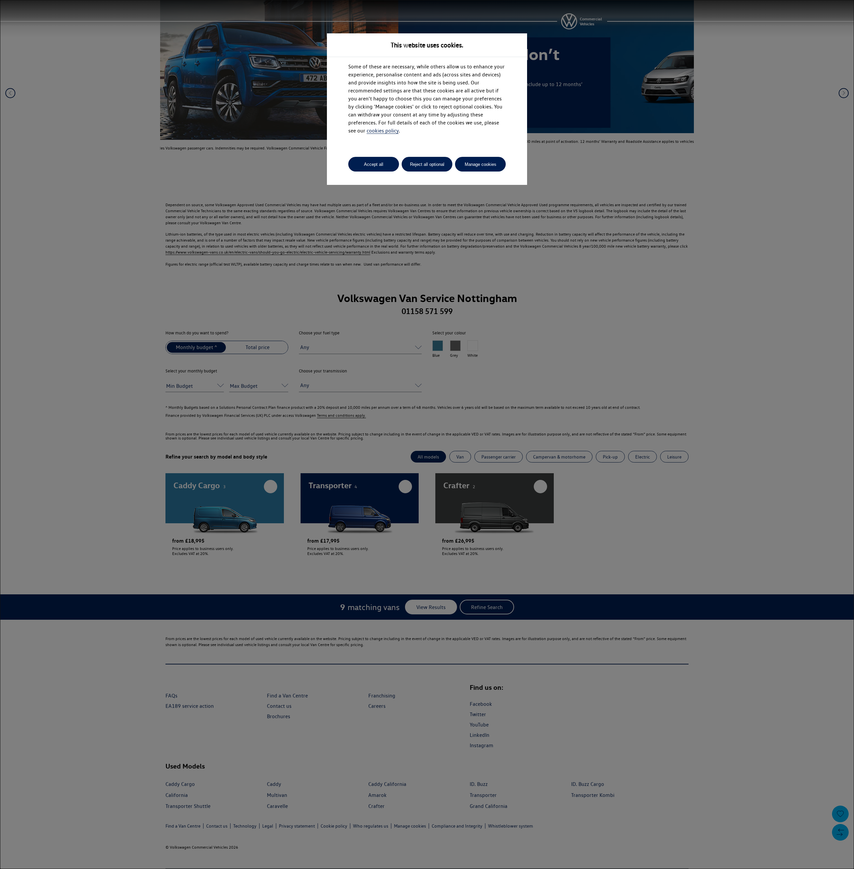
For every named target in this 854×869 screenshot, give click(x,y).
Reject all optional (427, 164)
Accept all (373, 164)
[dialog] (427, 434)
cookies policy (383, 130)
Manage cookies (480, 164)
